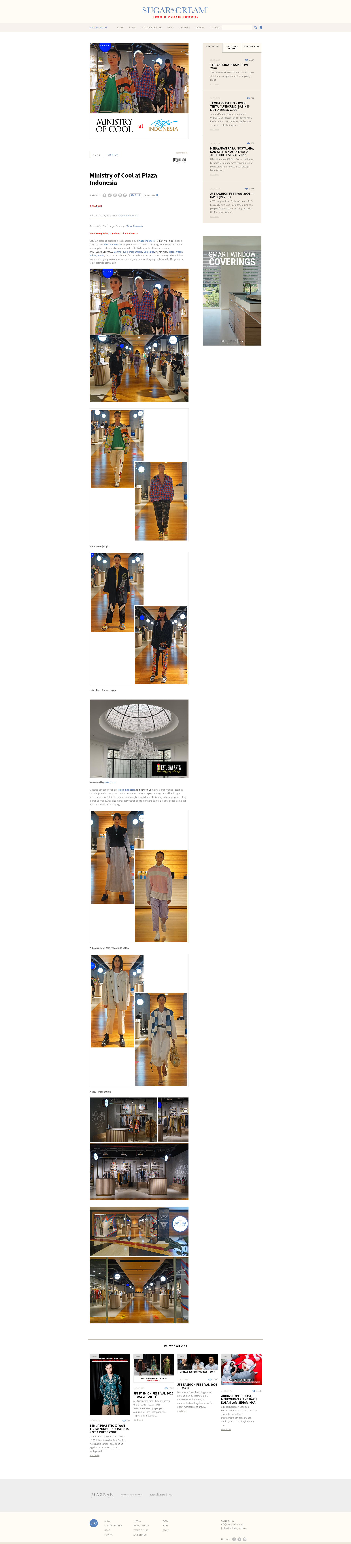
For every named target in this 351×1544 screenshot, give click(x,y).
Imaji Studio (135, 251)
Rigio (171, 251)
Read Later (150, 195)
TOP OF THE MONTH (232, 47)
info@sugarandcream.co (232, 1524)
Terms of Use (140, 1530)
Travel (200, 27)
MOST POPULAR (251, 46)
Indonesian (96, 206)
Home (120, 27)
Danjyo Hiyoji (121, 251)
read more (214, 84)
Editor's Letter (151, 27)
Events (108, 1535)
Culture (185, 27)
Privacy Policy (141, 1525)
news (97, 154)
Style (132, 27)
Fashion (113, 154)
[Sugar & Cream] (175, 10)
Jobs (165, 1525)
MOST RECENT (212, 46)
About (166, 1520)
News (170, 27)
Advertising (140, 1535)
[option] (102, 1495)
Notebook (216, 27)
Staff (166, 1530)
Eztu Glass (110, 782)
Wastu (101, 255)
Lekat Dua (149, 251)
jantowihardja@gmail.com (234, 1528)
